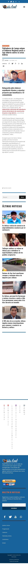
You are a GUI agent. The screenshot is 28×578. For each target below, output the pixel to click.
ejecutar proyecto (7, 188)
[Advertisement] (14, 25)
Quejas (4, 543)
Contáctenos (5, 539)
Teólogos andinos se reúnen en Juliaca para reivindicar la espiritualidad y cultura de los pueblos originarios (12, 251)
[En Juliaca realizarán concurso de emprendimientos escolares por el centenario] (12, 217)
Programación (5, 529)
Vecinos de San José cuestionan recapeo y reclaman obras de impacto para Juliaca (13, 275)
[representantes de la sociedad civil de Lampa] (14, 76)
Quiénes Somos (6, 525)
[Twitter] (11, 1)
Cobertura (4, 532)
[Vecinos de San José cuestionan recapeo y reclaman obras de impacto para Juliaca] (12, 265)
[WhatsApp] (16, 1)
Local (4, 45)
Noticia (7, 45)
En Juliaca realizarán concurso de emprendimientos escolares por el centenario (13, 227)
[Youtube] (13, 1)
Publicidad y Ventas (6, 536)
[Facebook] (8, 1)
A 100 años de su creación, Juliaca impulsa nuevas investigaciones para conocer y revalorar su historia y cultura (13, 324)
